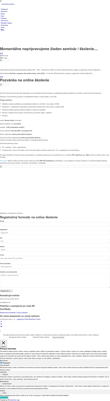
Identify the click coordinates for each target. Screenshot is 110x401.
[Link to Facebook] (1, 321)
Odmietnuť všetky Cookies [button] (41, 337)
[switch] (1, 374)
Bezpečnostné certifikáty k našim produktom (14, 313)
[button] (1, 53)
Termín (2, 221)
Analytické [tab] (3, 372)
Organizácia (3, 229)
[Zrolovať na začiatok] (0, 331)
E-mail (2, 255)
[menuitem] (55, 9)
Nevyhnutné (6, 363)
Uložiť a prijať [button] (4, 398)
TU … (100, 70)
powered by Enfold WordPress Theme (28, 319)
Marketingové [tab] (4, 381)
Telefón (2, 246)
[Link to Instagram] (1, 324)
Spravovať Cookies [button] (58, 337)
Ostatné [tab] (2, 391)
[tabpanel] (55, 368)
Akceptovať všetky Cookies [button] (17, 337)
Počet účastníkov (5, 263)
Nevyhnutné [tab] (3, 360)
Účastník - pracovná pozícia (8, 272)
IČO (1, 238)
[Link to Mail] (1, 326)
